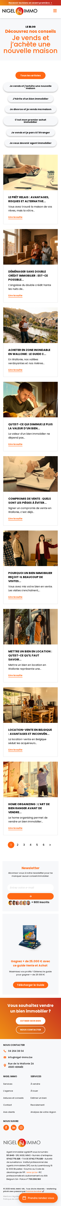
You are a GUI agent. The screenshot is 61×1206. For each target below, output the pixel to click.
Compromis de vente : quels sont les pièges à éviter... (29, 501)
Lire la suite (15, 217)
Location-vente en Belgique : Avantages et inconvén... (30, 732)
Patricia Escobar (33, 1191)
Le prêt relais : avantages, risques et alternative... (28, 199)
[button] (38, 1198)
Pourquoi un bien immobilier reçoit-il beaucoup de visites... (30, 577)
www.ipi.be (32, 1172)
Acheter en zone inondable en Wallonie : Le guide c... (29, 352)
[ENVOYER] (30, 896)
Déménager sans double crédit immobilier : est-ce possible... (28, 276)
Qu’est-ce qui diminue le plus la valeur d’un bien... (30, 426)
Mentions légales (11, 1196)
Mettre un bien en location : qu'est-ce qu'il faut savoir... (30, 655)
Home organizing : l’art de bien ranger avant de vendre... (29, 808)
